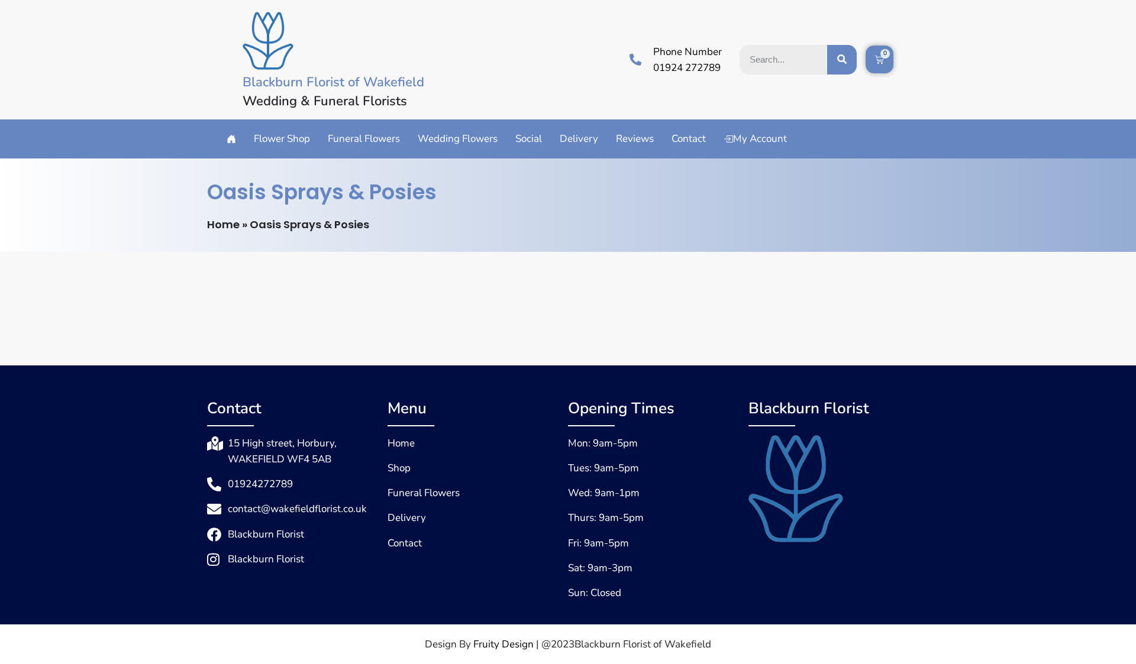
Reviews (635, 138)
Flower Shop (282, 138)
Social (528, 138)
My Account (760, 138)
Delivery (579, 138)
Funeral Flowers (364, 138)
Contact (689, 138)
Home (223, 224)
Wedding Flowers (458, 138)
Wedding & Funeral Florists (325, 101)
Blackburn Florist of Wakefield (333, 82)
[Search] (842, 60)
